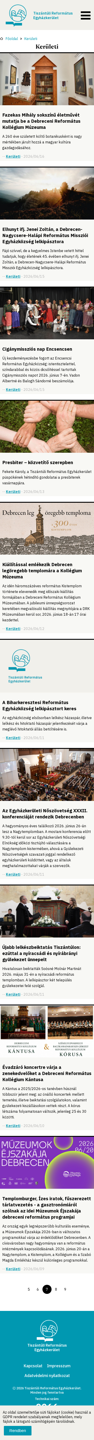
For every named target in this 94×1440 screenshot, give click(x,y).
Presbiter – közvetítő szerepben (37, 462)
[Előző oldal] (19, 1289)
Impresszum (58, 1365)
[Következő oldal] (74, 1289)
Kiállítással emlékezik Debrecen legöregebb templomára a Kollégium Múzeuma (42, 570)
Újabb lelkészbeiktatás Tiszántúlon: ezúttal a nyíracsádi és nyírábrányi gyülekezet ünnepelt (41, 953)
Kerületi (30, 38)
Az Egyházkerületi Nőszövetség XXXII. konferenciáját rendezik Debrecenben (44, 814)
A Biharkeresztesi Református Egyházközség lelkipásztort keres (39, 705)
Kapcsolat (33, 1365)
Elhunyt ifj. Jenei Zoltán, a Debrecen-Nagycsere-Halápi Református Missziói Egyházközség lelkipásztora (45, 235)
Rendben (17, 1430)
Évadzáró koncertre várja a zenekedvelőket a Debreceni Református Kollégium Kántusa (46, 1073)
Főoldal (11, 38)
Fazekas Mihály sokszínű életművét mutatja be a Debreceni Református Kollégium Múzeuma (41, 121)
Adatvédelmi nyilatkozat (47, 1375)
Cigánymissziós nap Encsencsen (37, 349)
